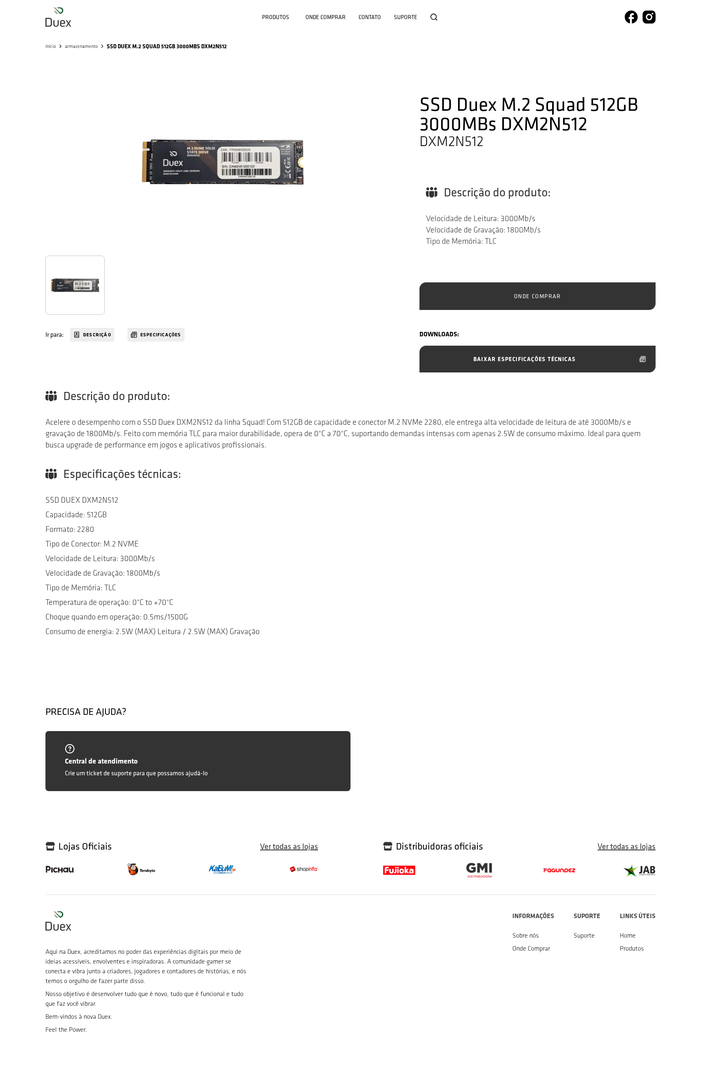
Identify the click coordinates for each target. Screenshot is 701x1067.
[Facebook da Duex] (631, 17)
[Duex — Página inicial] (58, 17)
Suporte (405, 17)
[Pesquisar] (434, 17)
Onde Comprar (531, 948)
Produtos (275, 17)
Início (50, 46)
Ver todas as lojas (289, 846)
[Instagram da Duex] (649, 17)
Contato (370, 17)
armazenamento (81, 46)
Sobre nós (525, 935)
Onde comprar (325, 17)
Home (628, 935)
